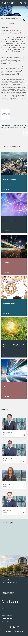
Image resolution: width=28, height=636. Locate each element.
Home (2, 18)
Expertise (3, 612)
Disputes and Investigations (12, 18)
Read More (6, 189)
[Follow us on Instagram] (10, 627)
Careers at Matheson (6, 615)
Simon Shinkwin (5, 33)
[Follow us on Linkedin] (14, 627)
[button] (25, 3)
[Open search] (21, 3)
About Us (3, 608)
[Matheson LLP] (8, 3)
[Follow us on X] (18, 627)
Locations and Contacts (7, 618)
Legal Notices (5, 621)
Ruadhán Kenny (5, 30)
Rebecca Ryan (15, 30)
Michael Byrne (15, 33)
